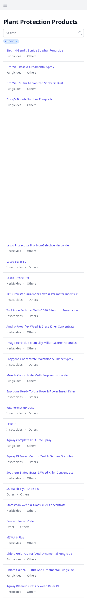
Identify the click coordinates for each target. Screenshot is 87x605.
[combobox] (43, 33)
